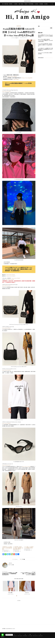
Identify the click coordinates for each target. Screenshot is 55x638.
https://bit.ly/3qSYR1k (6, 423)
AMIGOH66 (15, 79)
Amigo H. (16, 37)
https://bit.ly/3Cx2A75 (6, 285)
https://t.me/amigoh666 (27, 77)
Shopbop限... (10, 592)
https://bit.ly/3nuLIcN (6, 328)
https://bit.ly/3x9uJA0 (11, 274)
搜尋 (39, 26)
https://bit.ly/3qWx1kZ (6, 370)
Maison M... (27, 592)
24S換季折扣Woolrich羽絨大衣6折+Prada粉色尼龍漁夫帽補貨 (7, 548)
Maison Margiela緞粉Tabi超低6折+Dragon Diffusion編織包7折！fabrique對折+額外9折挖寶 (45, 40)
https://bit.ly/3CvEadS (9, 279)
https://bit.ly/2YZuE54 (16, 278)
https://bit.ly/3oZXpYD (11, 275)
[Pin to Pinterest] (23, 559)
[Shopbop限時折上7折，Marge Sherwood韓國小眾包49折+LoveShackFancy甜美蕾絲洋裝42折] (10, 586)
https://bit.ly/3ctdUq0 (26, 466)
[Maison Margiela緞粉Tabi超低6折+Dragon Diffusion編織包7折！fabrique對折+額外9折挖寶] (27, 586)
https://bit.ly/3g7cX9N (6, 91)
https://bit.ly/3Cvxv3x (6, 465)
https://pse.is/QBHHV (12, 76)
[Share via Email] (24, 559)
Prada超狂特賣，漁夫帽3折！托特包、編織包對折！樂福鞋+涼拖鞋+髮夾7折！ (18, 548)
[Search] (52, 4)
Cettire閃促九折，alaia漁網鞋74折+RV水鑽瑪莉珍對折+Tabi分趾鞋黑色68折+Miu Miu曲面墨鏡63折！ (45, 49)
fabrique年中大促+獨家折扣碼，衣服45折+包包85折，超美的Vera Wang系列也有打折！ (45, 44)
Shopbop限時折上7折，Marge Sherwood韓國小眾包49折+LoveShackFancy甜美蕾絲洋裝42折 (45, 36)
